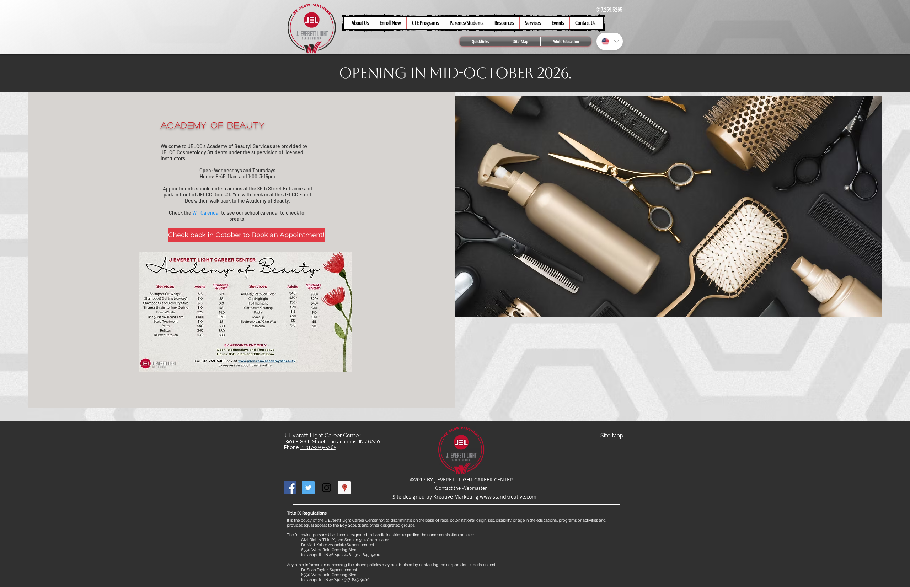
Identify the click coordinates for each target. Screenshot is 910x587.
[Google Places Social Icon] (344, 487)
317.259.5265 (609, 9)
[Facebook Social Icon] (290, 487)
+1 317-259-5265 (318, 447)
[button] (466, 23)
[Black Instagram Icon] (326, 487)
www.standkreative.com (508, 496)
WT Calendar (206, 213)
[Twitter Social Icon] (308, 487)
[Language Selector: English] (609, 41)
